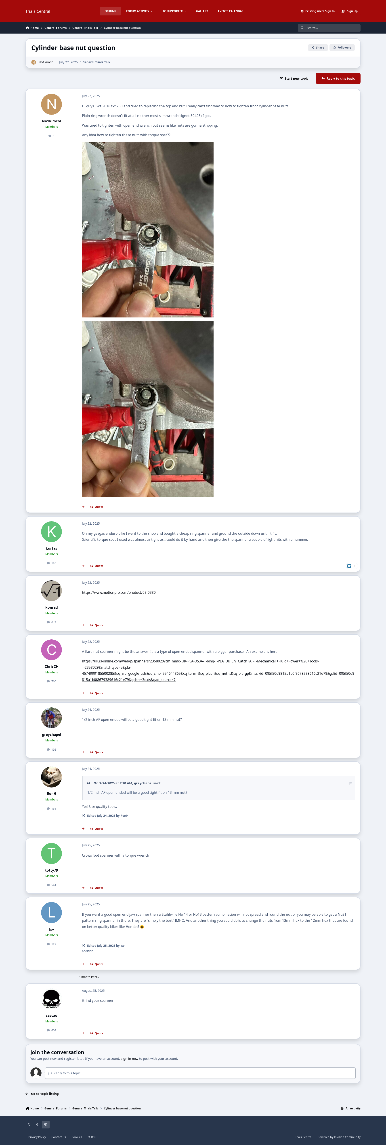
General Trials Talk (96, 62)
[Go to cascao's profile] (51, 998)
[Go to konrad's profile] (51, 590)
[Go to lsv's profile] (51, 912)
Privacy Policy (37, 1137)
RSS (93, 1137)
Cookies (76, 1137)
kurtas (51, 548)
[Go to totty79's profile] (51, 853)
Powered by (339, 1137)
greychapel (51, 734)
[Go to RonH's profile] (51, 776)
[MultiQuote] (83, 507)
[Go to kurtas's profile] (51, 531)
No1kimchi (46, 62)
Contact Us (58, 1137)
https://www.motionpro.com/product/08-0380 (119, 592)
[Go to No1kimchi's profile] (33, 62)
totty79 (51, 870)
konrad (51, 607)
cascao (51, 1015)
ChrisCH (52, 666)
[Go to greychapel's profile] (51, 717)
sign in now (129, 1058)
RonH (51, 793)
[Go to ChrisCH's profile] (51, 649)
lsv (51, 929)
